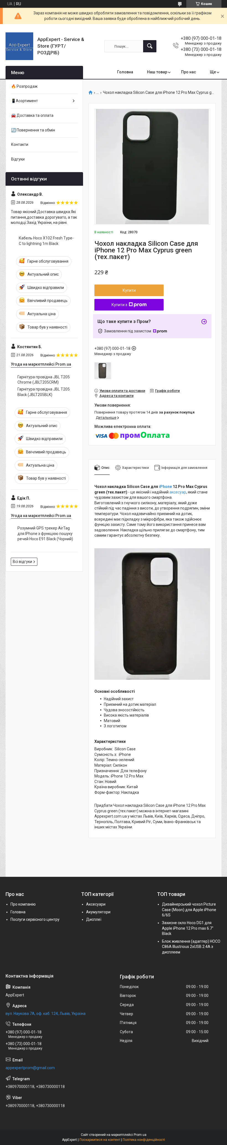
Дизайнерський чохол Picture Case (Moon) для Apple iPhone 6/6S (189, 909)
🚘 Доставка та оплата (32, 115)
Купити (129, 290)
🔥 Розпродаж (24, 86)
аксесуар (177, 492)
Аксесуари (95, 904)
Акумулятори (98, 912)
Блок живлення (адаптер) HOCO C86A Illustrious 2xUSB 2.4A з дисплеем (191, 946)
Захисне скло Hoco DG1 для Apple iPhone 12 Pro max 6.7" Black (187, 928)
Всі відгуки (22, 561)
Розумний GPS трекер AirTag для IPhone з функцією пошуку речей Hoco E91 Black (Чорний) (45, 533)
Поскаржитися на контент (99, 1140)
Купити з (119, 305)
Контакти (19, 144)
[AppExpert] (19, 46)
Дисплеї (93, 919)
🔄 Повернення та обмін (33, 130)
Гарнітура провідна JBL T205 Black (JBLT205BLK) (43, 392)
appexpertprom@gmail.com (30, 1068)
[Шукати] (149, 46)
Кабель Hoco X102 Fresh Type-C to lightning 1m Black (46, 241)
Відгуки (18, 159)
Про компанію (23, 904)
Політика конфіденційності (144, 1140)
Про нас (188, 72)
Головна (125, 72)
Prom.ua (140, 1135)
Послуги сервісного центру (35, 919)
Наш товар (157, 72)
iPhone (165, 486)
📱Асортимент (24, 101)
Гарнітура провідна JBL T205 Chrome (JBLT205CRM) (43, 380)
